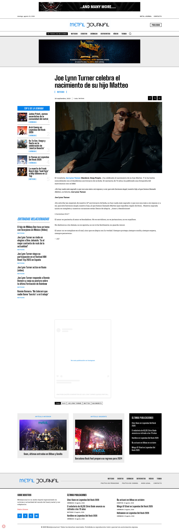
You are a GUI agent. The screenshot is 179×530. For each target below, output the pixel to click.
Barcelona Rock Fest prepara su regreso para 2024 (98, 458)
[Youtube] (36, 516)
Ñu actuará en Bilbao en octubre (144, 442)
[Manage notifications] (3, 526)
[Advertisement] (33, 88)
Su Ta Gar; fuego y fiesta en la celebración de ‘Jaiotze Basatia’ (37, 144)
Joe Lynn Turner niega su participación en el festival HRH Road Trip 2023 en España (31, 256)
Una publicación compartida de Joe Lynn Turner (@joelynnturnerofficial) (87, 394)
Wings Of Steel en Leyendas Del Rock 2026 (135, 506)
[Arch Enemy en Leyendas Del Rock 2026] (22, 130)
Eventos (120, 503)
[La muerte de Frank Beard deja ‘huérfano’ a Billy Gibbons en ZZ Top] (22, 171)
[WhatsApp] (159, 98)
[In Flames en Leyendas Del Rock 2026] (22, 159)
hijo (64, 403)
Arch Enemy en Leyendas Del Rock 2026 (37, 130)
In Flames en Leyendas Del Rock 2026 (39, 158)
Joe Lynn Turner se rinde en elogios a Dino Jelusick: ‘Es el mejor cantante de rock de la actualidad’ (30, 242)
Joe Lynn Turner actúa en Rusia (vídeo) (31, 269)
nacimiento (97, 403)
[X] (155, 98)
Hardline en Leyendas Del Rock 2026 (145, 438)
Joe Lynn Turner (74, 403)
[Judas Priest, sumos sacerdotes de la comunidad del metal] (22, 117)
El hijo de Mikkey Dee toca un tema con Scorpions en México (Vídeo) (33, 228)
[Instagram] (19, 516)
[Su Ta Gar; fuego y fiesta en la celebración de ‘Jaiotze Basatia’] (22, 144)
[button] (130, 33)
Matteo (87, 403)
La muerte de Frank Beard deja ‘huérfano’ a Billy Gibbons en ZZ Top (39, 172)
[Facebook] (150, 98)
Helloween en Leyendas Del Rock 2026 (133, 513)
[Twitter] (31, 516)
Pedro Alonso (22, 509)
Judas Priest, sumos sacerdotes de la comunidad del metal (38, 116)
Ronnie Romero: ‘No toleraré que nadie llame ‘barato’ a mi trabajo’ (32, 293)
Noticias (32, 179)
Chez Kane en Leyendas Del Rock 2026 (83, 499)
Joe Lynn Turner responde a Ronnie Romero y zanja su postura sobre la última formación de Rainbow (33, 280)
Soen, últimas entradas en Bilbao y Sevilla (43, 454)
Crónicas (33, 122)
